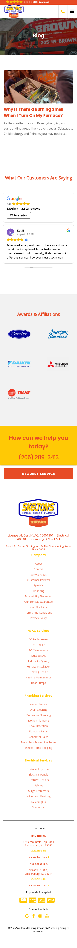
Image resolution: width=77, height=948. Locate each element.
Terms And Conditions (38, 612)
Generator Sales (38, 737)
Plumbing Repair (38, 731)
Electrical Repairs (38, 780)
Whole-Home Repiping (38, 747)
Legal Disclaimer (39, 607)
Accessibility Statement (39, 596)
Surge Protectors (38, 791)
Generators (38, 807)
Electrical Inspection (38, 769)
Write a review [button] (18, 215)
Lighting (38, 785)
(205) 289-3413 (38, 457)
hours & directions (37, 857)
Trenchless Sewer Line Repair (38, 742)
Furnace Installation (38, 666)
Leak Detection (38, 726)
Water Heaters (38, 704)
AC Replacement (39, 639)
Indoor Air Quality (38, 661)
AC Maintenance (38, 650)
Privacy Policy (38, 618)
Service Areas (38, 574)
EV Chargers (38, 801)
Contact (38, 569)
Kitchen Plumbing (38, 720)
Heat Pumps (38, 683)
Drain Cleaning (38, 709)
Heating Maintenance (38, 677)
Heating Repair (38, 672)
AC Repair (38, 645)
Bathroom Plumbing (38, 715)
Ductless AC (38, 655)
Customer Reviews (38, 580)
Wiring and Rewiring (38, 796)
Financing (38, 591)
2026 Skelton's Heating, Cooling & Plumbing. (35, 928)
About (38, 563)
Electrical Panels (38, 774)
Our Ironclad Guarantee (38, 601)
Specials (38, 585)
